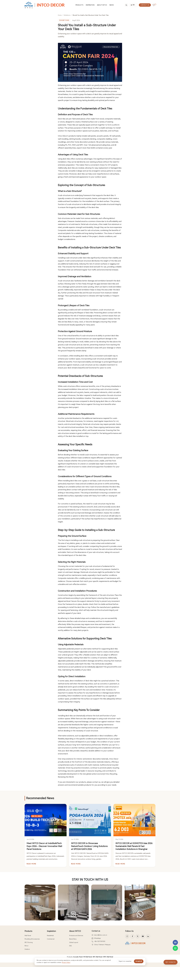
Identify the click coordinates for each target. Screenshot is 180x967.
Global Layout (73, 942)
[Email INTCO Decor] (175, 942)
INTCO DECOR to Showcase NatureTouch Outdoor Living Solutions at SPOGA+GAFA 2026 (89, 846)
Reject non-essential (125, 961)
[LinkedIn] (148, 936)
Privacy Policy (66, 962)
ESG (70, 946)
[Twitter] (138, 936)
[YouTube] (143, 936)
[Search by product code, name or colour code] (126, 5)
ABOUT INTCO (102, 5)
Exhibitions (67, 15)
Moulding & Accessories (32, 939)
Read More (31, 864)
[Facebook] (132, 936)
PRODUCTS (79, 5)
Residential (50, 935)
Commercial (50, 939)
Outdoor (27, 949)
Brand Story (72, 939)
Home (60, 15)
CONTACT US (145, 5)
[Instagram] (127, 936)
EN (134, 5)
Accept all (139, 961)
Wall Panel (28, 935)
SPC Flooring (29, 942)
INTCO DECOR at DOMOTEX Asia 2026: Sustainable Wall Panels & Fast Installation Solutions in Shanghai (134, 846)
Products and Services (76, 935)
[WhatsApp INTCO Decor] (175, 948)
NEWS (111, 5)
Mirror (26, 946)
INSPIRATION (90, 5)
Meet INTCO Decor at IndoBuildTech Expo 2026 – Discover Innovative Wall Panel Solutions (44, 846)
